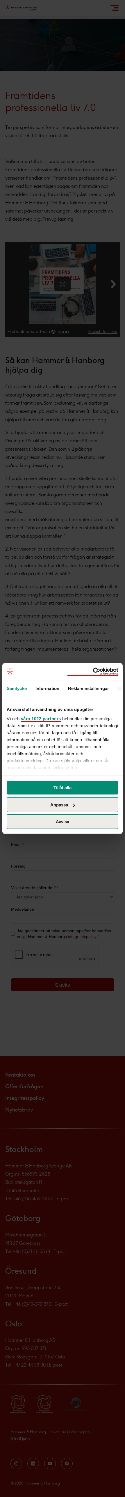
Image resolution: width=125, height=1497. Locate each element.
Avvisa (62, 821)
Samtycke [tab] (17, 688)
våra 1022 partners (41, 718)
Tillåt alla (62, 787)
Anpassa (59, 804)
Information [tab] (47, 688)
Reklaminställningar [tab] (88, 688)
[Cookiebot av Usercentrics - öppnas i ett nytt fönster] (92, 672)
